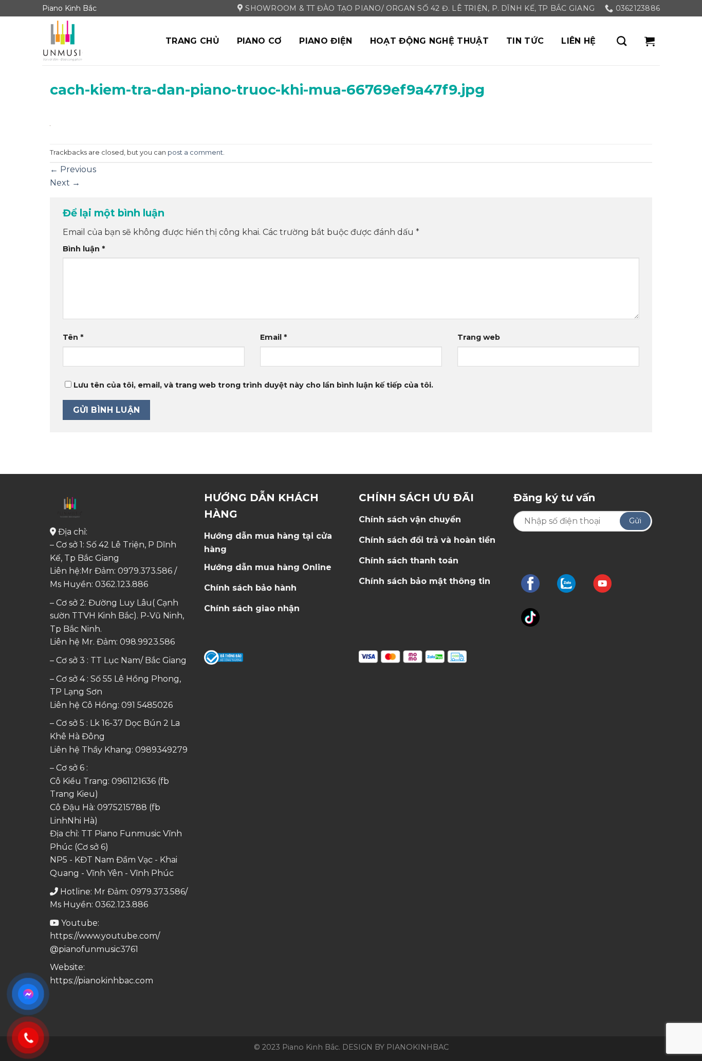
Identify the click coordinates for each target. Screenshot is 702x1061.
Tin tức (525, 41)
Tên (73, 337)
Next (65, 183)
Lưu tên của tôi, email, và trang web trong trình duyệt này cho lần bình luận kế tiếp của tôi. (253, 385)
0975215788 (122, 807)
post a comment (195, 152)
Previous (73, 169)
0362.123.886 (121, 584)
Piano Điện (325, 41)
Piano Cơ (259, 41)
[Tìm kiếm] (622, 41)
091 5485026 (147, 705)
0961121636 (134, 781)
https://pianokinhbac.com (101, 980)
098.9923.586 (147, 642)
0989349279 (161, 750)
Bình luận (84, 248)
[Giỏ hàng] (649, 41)
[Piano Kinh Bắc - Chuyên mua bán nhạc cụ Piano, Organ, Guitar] (93, 40)
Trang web (478, 337)
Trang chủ (192, 41)
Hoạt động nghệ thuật (429, 41)
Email (273, 337)
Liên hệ (578, 41)
